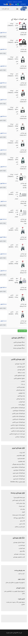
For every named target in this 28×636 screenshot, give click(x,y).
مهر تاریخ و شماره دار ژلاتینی (18, 431)
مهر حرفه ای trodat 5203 (23, 151)
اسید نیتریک (22, 506)
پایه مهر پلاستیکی (20, 390)
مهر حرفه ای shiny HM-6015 (23, 221)
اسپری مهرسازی (21, 367)
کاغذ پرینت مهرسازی (20, 364)
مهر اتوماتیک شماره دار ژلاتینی (18, 428)
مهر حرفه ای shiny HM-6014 (23, 203)
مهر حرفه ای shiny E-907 (23, 255)
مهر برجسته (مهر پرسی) (19, 497)
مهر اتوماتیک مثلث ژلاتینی (18, 416)
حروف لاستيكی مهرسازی (19, 542)
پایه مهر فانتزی (21, 396)
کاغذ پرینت (22, 453)
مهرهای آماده (22, 405)
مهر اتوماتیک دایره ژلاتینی (19, 419)
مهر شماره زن (22, 545)
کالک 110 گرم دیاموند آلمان (18, 500)
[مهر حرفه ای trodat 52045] (22, 176)
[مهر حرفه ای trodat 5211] (22, 42)
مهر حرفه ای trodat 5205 (23, 117)
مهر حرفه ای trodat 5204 (23, 134)
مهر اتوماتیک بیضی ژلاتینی (18, 413)
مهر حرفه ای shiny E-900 (23, 322)
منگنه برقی (22, 551)
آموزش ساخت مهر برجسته (18, 515)
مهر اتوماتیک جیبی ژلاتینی (18, 422)
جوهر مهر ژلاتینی (21, 387)
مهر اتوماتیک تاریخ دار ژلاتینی (18, 425)
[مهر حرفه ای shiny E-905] (22, 281)
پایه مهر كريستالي (21, 399)
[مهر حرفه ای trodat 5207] (22, 76)
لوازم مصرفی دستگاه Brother (18, 482)
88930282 (9, 2)
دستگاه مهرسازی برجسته (19, 348)
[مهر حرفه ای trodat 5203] (22, 143)
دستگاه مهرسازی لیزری (19, 345)
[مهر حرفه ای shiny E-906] (22, 264)
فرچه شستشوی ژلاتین (20, 375)
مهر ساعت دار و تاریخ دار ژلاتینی (17, 434)
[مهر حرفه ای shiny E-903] (22, 297)
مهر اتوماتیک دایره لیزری (19, 479)
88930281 (15, 2)
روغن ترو (23, 509)
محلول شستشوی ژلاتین (19, 378)
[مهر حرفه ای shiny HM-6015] (22, 212)
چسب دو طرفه (21, 373)
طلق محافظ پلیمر (21, 456)
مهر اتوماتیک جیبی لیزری (19, 476)
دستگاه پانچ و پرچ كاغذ (19, 518)
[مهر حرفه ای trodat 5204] (22, 126)
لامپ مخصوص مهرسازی (19, 557)
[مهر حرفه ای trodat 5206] (22, 93)
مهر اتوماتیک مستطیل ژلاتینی (18, 408)
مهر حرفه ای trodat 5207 (23, 84)
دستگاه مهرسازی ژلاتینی (19, 342)
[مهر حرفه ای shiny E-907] (22, 247)
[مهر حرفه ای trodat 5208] (22, 59)
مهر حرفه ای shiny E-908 (23, 238)
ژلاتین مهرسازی (21, 370)
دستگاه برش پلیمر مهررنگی (18, 464)
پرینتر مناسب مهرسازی (19, 554)
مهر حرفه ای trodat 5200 (23, 168)
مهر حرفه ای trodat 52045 (23, 185)
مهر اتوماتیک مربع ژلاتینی (19, 411)
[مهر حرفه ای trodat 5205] (22, 109)
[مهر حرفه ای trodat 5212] (22, 26)
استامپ (23, 381)
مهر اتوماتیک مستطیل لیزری (18, 467)
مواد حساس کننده (20, 503)
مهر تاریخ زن (22, 402)
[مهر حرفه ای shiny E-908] (22, 230)
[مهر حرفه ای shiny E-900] (22, 314)
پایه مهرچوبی (22, 393)
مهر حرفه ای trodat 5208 (23, 67)
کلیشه (23, 512)
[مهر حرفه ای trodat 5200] (22, 160)
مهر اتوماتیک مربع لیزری (19, 470)
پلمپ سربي (22, 524)
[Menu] (17, 9)
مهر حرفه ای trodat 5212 (23, 34)
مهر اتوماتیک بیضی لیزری (19, 473)
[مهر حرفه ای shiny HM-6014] (22, 194)
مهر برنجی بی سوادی (20, 527)
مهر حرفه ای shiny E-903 (23, 305)
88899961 (20, 2)
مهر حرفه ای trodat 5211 (23, 50)
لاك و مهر (22, 521)
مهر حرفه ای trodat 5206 (23, 101)
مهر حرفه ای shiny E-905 (23, 289)
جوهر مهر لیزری (21, 458)
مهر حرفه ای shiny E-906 (23, 272)
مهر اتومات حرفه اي (20, 437)
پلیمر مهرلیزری (21, 461)
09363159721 (23, 4)
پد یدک (23, 384)
